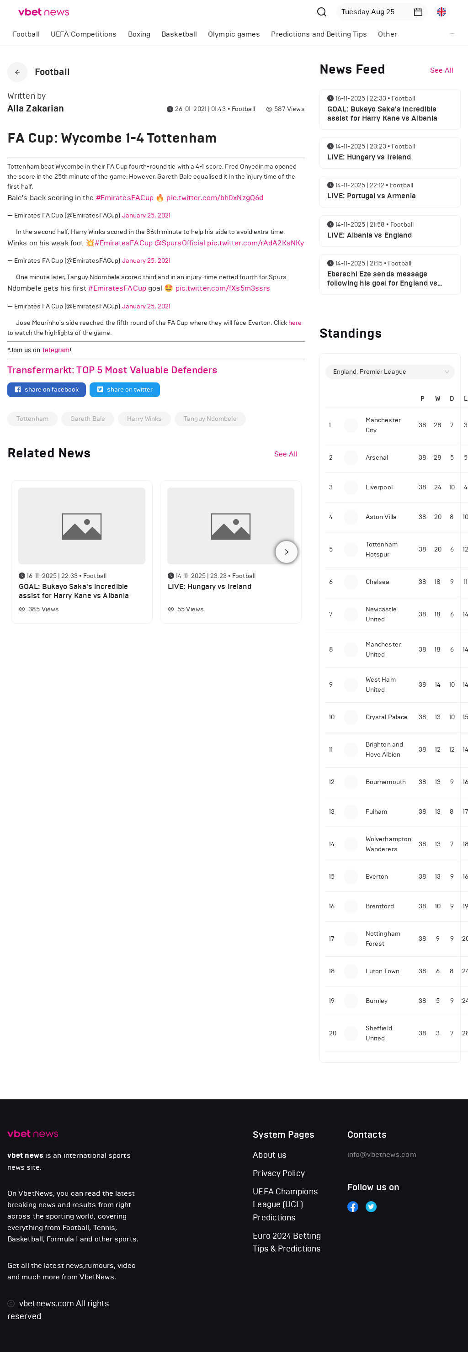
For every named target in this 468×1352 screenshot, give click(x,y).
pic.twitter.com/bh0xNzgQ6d (214, 197)
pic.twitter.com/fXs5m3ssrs (223, 288)
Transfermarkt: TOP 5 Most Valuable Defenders (112, 370)
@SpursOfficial (179, 243)
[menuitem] (26, 34)
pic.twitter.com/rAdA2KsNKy (255, 243)
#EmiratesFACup (125, 197)
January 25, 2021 (146, 215)
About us (270, 1155)
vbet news (25, 1155)
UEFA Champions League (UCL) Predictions (285, 1205)
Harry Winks (144, 419)
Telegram (55, 350)
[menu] (215, 34)
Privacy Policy (278, 1173)
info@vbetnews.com (381, 1154)
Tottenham (32, 419)
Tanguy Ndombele (210, 419)
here (295, 323)
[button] (418, 11)
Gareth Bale (87, 419)
